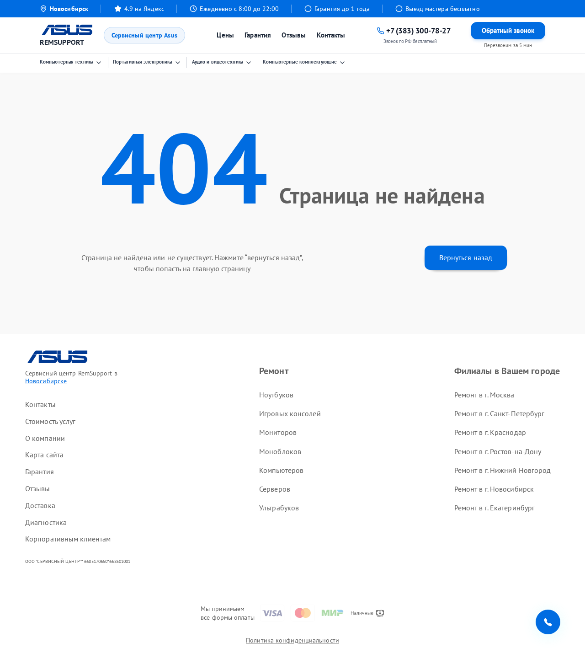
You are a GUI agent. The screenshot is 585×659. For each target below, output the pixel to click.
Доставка (40, 505)
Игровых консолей (290, 413)
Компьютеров (281, 470)
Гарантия (258, 35)
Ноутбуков (276, 394)
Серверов (274, 488)
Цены (225, 35)
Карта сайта (44, 454)
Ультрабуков (279, 507)
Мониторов (278, 432)
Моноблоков (280, 451)
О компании (45, 438)
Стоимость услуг (50, 421)
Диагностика (46, 522)
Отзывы (294, 35)
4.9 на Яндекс (144, 9)
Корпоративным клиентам (68, 538)
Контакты (331, 35)
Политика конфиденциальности (292, 640)
